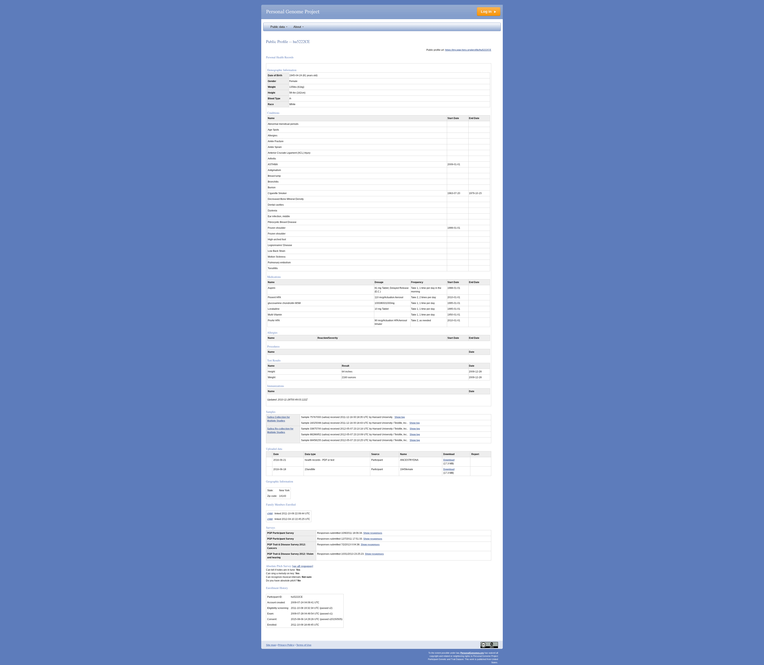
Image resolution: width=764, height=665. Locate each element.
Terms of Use (303, 645)
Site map (271, 645)
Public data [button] (278, 26)
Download (448, 460)
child (270, 513)
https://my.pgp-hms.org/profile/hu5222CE (468, 50)
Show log (400, 417)
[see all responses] (302, 566)
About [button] (297, 26)
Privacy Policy (286, 645)
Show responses (372, 533)
